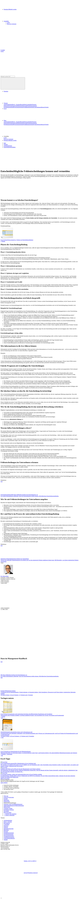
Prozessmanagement (18, 107)
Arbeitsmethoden (8, 104)
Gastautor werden (8, 808)
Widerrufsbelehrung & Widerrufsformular (14, 805)
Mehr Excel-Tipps (5, 778)
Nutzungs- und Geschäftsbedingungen (13, 804)
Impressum (6, 800)
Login (8, 22)
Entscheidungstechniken (10, 147)
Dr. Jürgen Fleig (4, 576)
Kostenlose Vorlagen (9, 809)
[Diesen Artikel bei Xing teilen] (12, 606)
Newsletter (6, 811)
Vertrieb (47, 107)
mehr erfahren (4, 782)
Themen (6, 103)
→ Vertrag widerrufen (9, 815)
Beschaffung (23, 104)
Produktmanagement (32, 106)
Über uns (6, 796)
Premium (6, 91)
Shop (5, 120)
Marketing (20, 106)
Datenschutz (7, 801)
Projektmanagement (8, 107)
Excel (5, 108)
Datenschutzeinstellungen (10, 802)
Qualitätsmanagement (28, 107)
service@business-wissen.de (31, 872)
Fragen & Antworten (9, 797)
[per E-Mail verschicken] (35, 606)
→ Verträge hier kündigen (10, 814)
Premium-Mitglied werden (10, 140)
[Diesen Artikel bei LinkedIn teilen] (58, 595)
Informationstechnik (13, 106)
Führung (6, 106)
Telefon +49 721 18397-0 (30, 861)
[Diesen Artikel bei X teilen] (35, 595)
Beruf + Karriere (16, 104)
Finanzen (34, 104)
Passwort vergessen (11, 24)
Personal (25, 106)
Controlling (29, 104)
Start (5, 143)
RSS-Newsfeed (7, 812)
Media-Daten (7, 807)
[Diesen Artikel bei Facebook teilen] (12, 595)
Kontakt (6, 798)
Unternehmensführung (39, 107)
